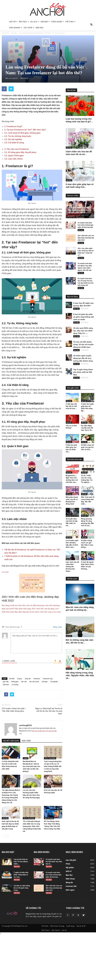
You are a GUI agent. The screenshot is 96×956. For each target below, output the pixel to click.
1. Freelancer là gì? (13, 126)
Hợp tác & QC (81, 926)
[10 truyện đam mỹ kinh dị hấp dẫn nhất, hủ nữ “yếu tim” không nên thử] (72, 512)
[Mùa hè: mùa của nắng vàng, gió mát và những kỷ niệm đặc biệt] (80, 594)
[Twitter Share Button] (11, 88)
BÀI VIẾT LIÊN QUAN (11, 741)
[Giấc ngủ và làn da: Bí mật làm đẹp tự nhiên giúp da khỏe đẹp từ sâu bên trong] (11, 812)
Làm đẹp (44, 21)
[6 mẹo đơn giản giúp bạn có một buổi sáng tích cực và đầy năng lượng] (80, 171)
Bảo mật (5, 758)
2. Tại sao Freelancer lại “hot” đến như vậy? (25, 130)
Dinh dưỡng (27, 787)
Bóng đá (69, 882)
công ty (19, 678)
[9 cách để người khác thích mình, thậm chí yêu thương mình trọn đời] (87, 555)
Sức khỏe (28, 27)
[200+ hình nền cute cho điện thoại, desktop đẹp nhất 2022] (71, 238)
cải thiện (11, 678)
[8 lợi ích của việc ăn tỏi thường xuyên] (53, 781)
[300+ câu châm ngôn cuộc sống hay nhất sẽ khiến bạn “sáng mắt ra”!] (71, 251)
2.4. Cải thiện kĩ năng (14, 143)
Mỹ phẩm (70, 867)
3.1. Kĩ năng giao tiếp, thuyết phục (20, 152)
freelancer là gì (47, 678)
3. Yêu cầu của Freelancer (16, 149)
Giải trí (12, 21)
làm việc (24, 681)
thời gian (45, 681)
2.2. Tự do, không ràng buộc (17, 136)
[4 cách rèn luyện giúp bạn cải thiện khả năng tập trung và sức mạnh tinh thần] (87, 397)
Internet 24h (71, 886)
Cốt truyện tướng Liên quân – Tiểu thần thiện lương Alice (14, 709)
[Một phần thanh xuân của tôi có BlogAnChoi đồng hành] (72, 490)
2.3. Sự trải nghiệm (13, 139)
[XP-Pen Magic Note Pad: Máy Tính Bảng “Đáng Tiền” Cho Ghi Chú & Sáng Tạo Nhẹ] (53, 812)
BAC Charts (46, 930)
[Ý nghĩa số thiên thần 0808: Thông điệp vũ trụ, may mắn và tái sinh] (7, 874)
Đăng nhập (57, 627)
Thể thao (69, 21)
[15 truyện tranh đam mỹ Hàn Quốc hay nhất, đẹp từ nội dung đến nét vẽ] (39, 861)
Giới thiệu (45, 926)
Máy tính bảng (49, 818)
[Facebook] (68, 915)
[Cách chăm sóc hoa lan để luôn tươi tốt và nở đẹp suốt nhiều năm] (80, 138)
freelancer (37, 678)
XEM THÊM (26, 741)
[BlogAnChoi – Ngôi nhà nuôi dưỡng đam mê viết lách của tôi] (72, 469)
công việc (28, 678)
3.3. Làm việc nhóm (13, 159)
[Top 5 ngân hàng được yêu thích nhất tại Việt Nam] (69, 371)
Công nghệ (56, 21)
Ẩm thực (23, 21)
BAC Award (56, 930)
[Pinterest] (73, 915)
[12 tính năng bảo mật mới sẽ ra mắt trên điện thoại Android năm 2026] (11, 752)
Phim (68, 864)
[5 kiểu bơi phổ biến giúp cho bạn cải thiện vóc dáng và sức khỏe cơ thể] (72, 438)
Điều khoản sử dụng (57, 926)
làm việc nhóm (34, 681)
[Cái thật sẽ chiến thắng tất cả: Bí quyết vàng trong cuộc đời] (7, 888)
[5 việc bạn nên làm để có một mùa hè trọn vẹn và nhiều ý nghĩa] (72, 397)
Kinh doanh (14, 27)
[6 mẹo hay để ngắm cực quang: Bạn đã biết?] (69, 305)
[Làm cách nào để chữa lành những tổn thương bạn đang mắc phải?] (72, 555)
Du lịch (33, 21)
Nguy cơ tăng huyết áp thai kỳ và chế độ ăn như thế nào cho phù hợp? (48, 711)
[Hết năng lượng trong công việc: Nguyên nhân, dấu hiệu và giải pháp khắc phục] (80, 659)
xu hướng (15, 684)
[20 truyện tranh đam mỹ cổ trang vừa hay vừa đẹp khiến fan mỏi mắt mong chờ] (71, 281)
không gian (14, 681)
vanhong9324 (25, 725)
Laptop (26, 758)
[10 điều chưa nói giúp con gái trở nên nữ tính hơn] (87, 438)
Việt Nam (6, 684)
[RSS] (78, 915)
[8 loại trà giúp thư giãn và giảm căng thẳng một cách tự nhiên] (69, 316)
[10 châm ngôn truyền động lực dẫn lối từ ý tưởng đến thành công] (69, 357)
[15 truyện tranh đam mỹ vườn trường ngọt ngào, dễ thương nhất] (71, 225)
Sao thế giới (71, 860)
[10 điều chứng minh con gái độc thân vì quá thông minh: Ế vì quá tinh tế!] (87, 534)
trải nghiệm (54, 681)
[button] (91, 25)
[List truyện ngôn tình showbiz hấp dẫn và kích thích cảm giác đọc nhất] (72, 534)
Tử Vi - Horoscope (50, 758)
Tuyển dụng (70, 926)
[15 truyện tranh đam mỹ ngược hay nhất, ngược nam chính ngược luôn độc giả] (71, 266)
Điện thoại (70, 879)
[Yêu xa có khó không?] (72, 419)
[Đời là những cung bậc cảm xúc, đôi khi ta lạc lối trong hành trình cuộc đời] (80, 627)
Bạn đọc (40, 27)
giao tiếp (5, 681)
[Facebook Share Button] (4, 88)
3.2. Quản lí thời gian (14, 156)
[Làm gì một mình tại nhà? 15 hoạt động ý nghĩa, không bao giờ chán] (7, 861)
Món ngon (70, 890)
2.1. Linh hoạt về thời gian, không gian (22, 133)
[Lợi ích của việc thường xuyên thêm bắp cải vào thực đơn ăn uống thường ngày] (32, 781)
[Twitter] (84, 915)
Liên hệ (64, 930)
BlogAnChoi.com (32, 914)
